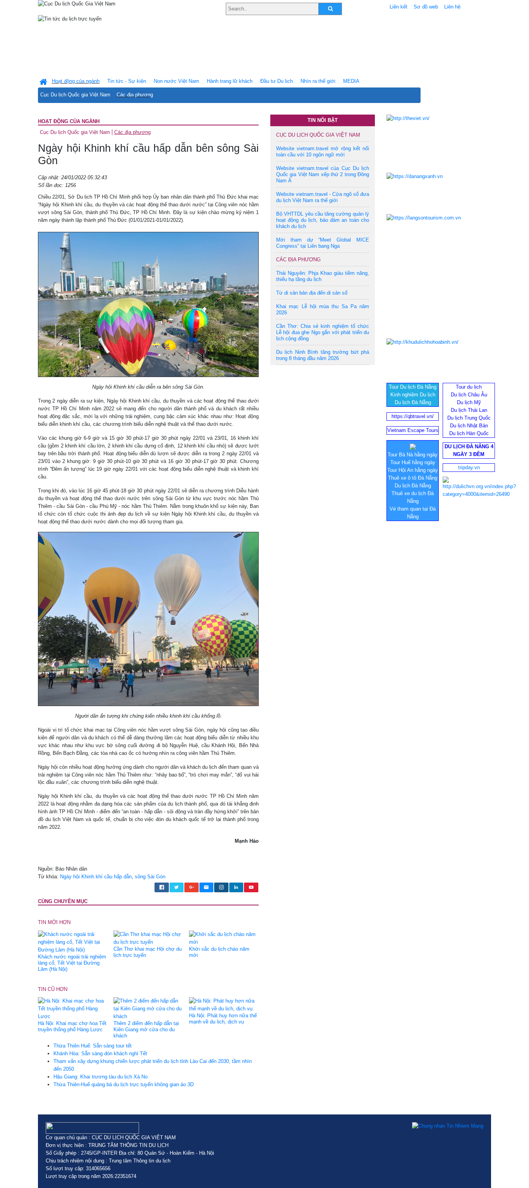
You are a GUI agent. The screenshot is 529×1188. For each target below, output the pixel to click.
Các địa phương (135, 95)
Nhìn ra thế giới (318, 81)
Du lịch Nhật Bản (469, 426)
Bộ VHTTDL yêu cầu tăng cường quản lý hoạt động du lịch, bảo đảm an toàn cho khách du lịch (322, 220)
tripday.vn (469, 467)
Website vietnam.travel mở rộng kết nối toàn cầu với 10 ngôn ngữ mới (322, 152)
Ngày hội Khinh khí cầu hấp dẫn (96, 876)
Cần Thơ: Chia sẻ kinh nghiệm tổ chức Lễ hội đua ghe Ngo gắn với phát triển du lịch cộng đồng (322, 332)
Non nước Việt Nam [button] (176, 81)
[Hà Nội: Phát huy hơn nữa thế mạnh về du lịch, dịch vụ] (224, 1005)
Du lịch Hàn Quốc (469, 433)
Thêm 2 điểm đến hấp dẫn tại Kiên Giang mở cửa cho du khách (146, 1029)
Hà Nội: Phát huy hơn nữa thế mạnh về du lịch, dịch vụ (223, 1019)
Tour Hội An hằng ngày (412, 470)
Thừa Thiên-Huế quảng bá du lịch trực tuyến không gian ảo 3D (123, 1084)
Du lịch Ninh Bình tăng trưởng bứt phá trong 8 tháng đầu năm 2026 (322, 355)
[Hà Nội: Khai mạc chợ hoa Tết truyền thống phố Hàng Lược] (73, 1008)
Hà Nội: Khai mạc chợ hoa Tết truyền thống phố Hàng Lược (72, 1026)
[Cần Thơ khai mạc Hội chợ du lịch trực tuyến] (148, 938)
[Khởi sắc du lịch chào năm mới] (224, 938)
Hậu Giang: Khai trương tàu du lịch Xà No (100, 1077)
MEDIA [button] (351, 81)
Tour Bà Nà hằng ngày (413, 455)
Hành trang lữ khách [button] (229, 81)
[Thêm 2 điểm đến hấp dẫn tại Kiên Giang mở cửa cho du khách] (148, 1008)
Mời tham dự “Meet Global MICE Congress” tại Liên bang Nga (322, 243)
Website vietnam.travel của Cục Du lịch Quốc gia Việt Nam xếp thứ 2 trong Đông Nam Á (322, 174)
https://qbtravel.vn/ (413, 416)
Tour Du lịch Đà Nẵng (412, 387)
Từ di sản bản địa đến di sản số (311, 293)
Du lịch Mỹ (469, 402)
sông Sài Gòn (150, 876)
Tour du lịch (469, 387)
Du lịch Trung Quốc (469, 418)
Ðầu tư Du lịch (276, 81)
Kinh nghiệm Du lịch (412, 395)
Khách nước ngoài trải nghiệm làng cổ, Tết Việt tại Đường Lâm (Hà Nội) (72, 963)
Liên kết (398, 7)
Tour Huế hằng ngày (412, 462)
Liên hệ (452, 7)
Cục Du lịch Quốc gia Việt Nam (75, 95)
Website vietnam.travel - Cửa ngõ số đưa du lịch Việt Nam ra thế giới (322, 197)
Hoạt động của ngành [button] (76, 81)
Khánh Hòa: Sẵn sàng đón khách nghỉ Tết (100, 1053)
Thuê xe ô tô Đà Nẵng (412, 478)
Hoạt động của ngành (69, 121)
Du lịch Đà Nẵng (413, 402)
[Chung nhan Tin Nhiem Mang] (447, 1126)
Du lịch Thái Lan (469, 410)
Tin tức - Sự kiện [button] (126, 81)
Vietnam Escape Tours (412, 430)
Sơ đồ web (426, 7)
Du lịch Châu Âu (469, 395)
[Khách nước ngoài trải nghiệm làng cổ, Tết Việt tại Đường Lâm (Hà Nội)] (73, 942)
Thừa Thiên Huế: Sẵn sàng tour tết (92, 1046)
